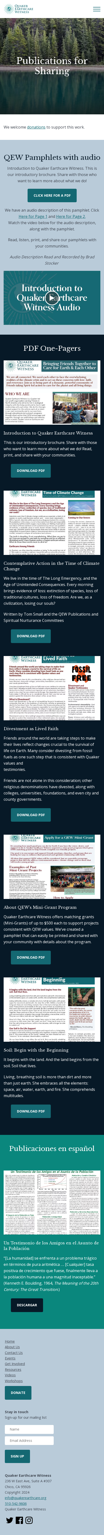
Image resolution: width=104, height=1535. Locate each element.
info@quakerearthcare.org (25, 1498)
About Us (12, 1347)
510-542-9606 (16, 1503)
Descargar (27, 1305)
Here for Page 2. (71, 216)
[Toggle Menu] (96, 9)
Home (10, 1341)
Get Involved (15, 1363)
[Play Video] (52, 298)
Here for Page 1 (33, 216)
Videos (10, 1375)
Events (10, 1358)
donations (36, 127)
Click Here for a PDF (52, 195)
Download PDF (31, 470)
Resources (13, 1369)
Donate (18, 1392)
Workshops (14, 1381)
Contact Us (14, 1352)
